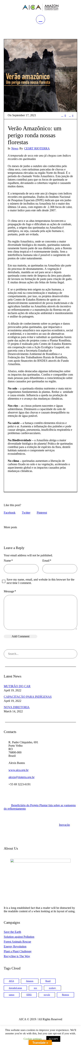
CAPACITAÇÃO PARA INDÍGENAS (28, 696)
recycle (47, 995)
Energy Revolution (15, 946)
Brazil (47, 981)
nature (11, 995)
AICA (11, 981)
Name (8, 560)
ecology (52, 988)
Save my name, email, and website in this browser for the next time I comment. (40, 581)
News (14, 148)
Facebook (9, 512)
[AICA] (40, 7)
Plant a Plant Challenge (17, 951)
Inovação (64, 824)
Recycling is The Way (17, 956)
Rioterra (65, 995)
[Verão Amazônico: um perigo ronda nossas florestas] (40, 75)
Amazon (29, 981)
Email (46, 560)
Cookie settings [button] (33, 1038)
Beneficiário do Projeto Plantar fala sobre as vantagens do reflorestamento (40, 807)
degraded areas (15, 988)
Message (10, 591)
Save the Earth (12, 931)
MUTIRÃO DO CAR (17, 686)
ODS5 (29, 995)
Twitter (26, 512)
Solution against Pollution (19, 936)
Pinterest (42, 512)
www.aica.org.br (18, 770)
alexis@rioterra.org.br (21, 777)
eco (35, 988)
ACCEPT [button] (53, 1038)
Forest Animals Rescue (17, 941)
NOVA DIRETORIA (17, 707)
